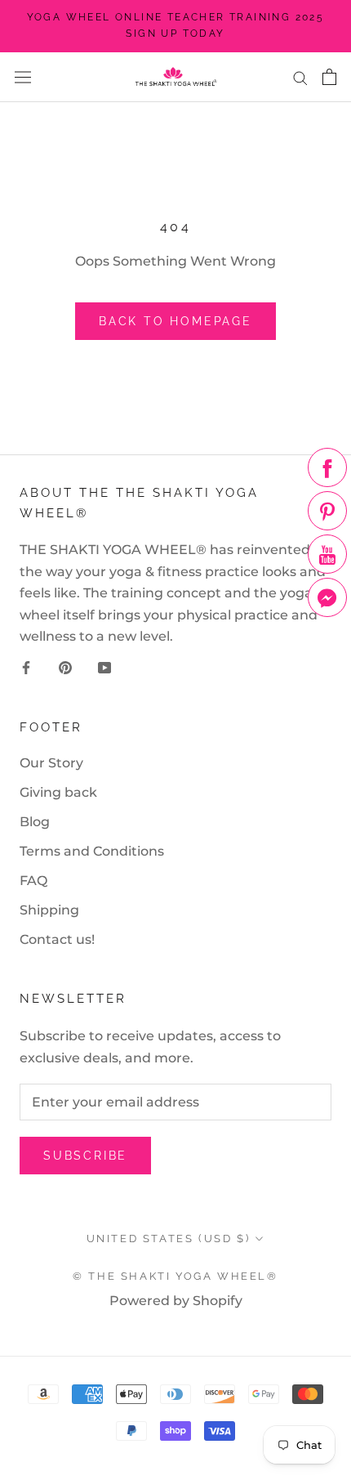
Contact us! (57, 939)
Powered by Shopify (175, 1300)
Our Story (51, 763)
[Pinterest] (65, 666)
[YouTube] (104, 666)
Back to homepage (175, 321)
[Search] (300, 77)
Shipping (49, 910)
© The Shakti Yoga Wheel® (175, 1276)
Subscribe (85, 1155)
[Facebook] (26, 666)
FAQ (33, 880)
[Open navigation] (23, 76)
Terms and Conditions (92, 851)
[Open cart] (329, 77)
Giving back (58, 792)
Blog (35, 821)
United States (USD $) (169, 1238)
